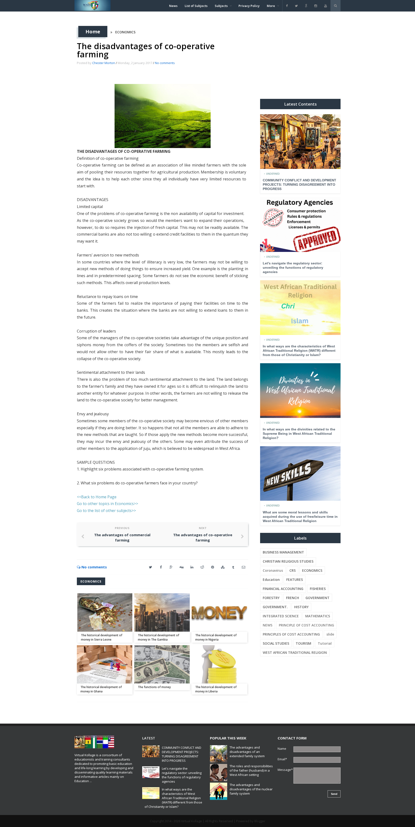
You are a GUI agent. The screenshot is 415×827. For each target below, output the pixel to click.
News (173, 6)
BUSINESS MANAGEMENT (283, 552)
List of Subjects (196, 6)
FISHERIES (318, 588)
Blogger (259, 821)
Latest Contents (300, 104)
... (91, 781)
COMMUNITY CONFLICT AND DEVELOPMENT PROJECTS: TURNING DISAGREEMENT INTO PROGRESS (299, 184)
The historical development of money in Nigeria (216, 637)
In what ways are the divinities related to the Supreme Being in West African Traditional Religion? (299, 433)
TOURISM (303, 643)
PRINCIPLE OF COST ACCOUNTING (306, 625)
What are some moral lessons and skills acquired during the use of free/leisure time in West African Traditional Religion (300, 516)
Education (271, 579)
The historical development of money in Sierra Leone (101, 637)
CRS (292, 570)
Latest (148, 738)
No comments (165, 63)
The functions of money (154, 687)
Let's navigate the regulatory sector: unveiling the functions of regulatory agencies (293, 267)
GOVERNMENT (317, 597)
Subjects (221, 6)
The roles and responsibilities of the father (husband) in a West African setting (251, 770)
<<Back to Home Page (96, 497)
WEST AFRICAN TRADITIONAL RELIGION (295, 652)
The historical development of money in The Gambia (158, 637)
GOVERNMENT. (275, 607)
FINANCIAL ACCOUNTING (283, 588)
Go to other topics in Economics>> (107, 503)
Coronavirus (273, 570)
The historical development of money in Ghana (101, 689)
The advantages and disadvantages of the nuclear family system (251, 789)
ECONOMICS (125, 32)
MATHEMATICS (317, 616)
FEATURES (294, 579)
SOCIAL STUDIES (276, 643)
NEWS (267, 625)
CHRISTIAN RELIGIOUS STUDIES (288, 561)
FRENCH (292, 597)
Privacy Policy (249, 6)
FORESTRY (271, 597)
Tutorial (325, 643)
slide (330, 634)
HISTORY (301, 607)
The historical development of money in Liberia (216, 689)
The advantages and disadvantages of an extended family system (247, 751)
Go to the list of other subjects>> (106, 510)
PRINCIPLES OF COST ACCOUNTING (291, 634)
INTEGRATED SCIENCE (281, 616)
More (271, 6)
